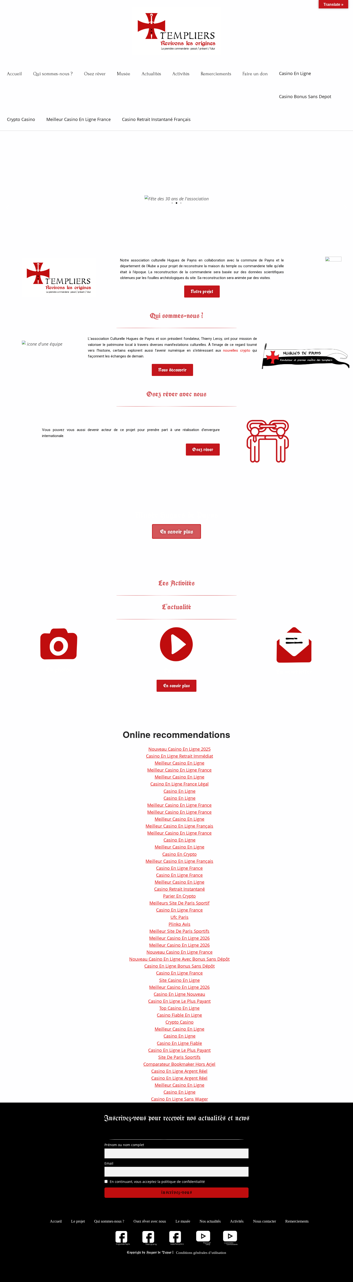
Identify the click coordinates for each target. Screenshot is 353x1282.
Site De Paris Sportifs (179, 1057)
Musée (123, 73)
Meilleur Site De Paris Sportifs (179, 931)
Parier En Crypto (179, 896)
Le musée (183, 1221)
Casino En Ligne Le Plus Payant (179, 1001)
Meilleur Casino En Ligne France (78, 119)
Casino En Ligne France (179, 868)
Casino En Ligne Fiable (179, 1043)
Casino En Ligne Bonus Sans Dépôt (179, 966)
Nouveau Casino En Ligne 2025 (179, 749)
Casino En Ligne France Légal (179, 784)
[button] (172, 203)
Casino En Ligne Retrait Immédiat (179, 756)
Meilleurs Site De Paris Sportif (179, 903)
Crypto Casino (21, 119)
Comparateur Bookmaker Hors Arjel (179, 1064)
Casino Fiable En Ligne (179, 1015)
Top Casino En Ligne (179, 1008)
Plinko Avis (179, 924)
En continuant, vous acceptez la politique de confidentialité (157, 1181)
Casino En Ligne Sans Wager (179, 1099)
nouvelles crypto (236, 350)
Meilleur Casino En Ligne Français (179, 826)
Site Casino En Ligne (179, 980)
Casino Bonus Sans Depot (305, 96)
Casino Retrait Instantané (179, 889)
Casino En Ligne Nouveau (179, 994)
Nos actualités (210, 1221)
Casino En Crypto (179, 854)
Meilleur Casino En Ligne (179, 763)
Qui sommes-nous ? (53, 73)
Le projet (78, 1221)
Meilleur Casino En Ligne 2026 (179, 938)
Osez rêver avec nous (150, 1221)
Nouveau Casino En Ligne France (179, 952)
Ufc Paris (179, 917)
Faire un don (255, 73)
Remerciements (216, 73)
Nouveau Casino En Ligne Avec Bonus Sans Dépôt (179, 959)
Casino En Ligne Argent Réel (179, 1071)
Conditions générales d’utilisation (201, 1253)
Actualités (151, 73)
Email (108, 1163)
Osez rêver (95, 73)
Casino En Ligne (295, 73)
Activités (180, 73)
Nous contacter (264, 1221)
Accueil (14, 73)
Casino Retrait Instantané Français (156, 119)
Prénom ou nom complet (124, 1144)
